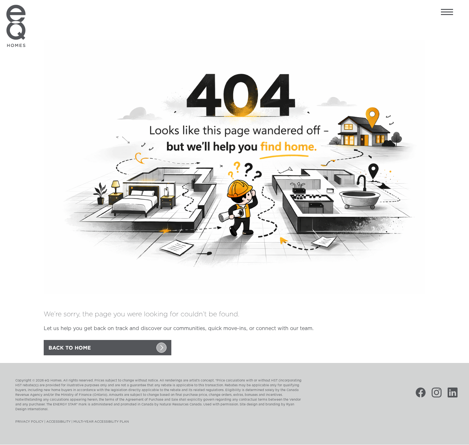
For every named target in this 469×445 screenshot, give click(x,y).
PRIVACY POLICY (29, 421)
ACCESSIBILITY (58, 421)
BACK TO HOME (69, 348)
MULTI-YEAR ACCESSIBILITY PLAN (101, 421)
